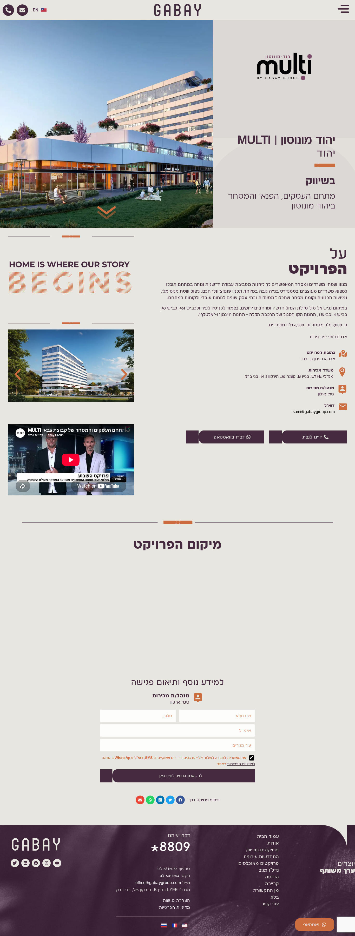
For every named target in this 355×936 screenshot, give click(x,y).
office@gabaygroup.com (158, 882)
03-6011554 (169, 875)
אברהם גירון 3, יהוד (318, 358)
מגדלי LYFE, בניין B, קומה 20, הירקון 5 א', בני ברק (289, 376)
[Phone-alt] (8, 10)
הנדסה (272, 876)
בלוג (275, 897)
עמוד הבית (268, 836)
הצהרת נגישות (176, 900)
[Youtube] (57, 863)
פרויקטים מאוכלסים (258, 863)
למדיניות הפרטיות (241, 764)
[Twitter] (15, 863)
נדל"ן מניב (269, 870)
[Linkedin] (25, 863)
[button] (17, 374)
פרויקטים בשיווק (262, 849)
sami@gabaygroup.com (314, 411)
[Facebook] (36, 863)
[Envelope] (22, 10)
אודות (273, 843)
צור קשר (270, 903)
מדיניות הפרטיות (174, 907)
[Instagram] (46, 863)
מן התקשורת (266, 890)
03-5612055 (167, 868)
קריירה (272, 883)
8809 (170, 848)
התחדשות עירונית (261, 856)
